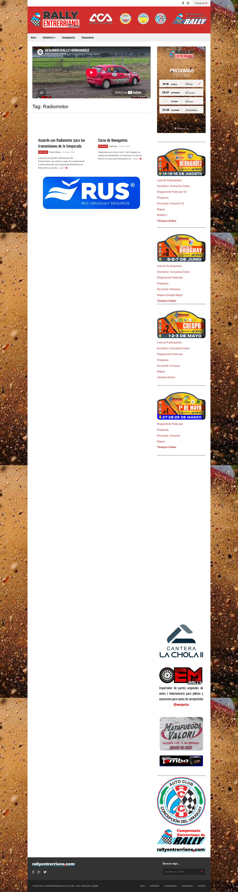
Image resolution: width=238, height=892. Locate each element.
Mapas (161, 209)
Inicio (33, 37)
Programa (162, 197)
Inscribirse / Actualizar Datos (173, 186)
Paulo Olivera (55, 152)
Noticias (43, 152)
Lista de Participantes (169, 180)
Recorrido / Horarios (168, 289)
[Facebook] (183, 3)
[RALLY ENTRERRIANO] (55, 21)
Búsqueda (200, 3)
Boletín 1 (162, 215)
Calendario (48, 37)
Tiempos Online (166, 220)
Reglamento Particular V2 (172, 191)
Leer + (62, 168)
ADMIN (95, 886)
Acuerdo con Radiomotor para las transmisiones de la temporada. (61, 143)
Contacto (202, 886)
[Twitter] (45, 872)
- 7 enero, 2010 (124, 146)
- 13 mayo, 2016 (67, 152)
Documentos (88, 37)
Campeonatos (68, 37)
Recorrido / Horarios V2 (170, 203)
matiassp (113, 146)
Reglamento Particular (170, 277)
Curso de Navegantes (112, 140)
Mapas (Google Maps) (169, 295)
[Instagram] (188, 3)
